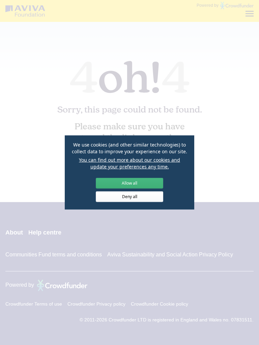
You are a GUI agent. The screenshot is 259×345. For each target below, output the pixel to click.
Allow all (129, 183)
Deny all (129, 196)
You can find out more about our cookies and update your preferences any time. (129, 163)
